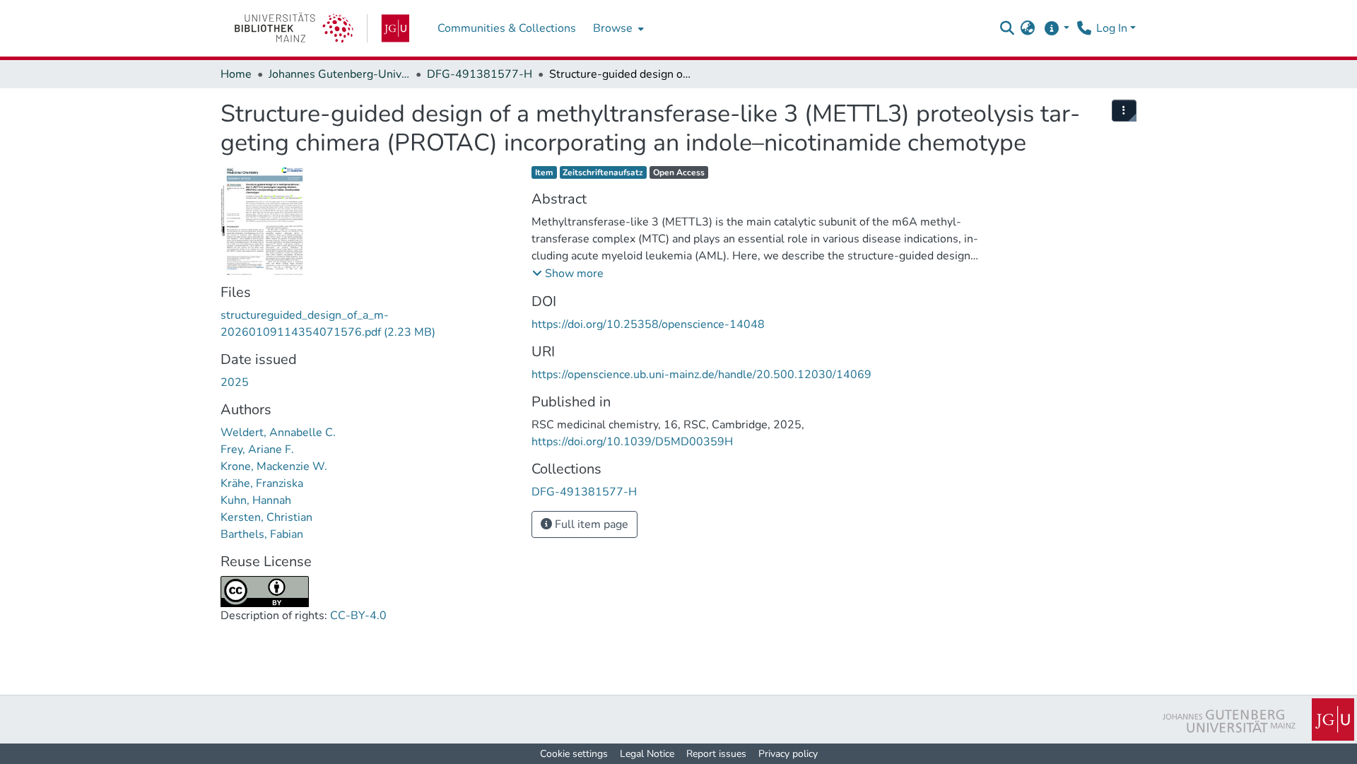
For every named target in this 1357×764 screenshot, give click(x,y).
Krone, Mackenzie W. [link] (274, 466)
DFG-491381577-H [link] (479, 74)
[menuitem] (617, 28)
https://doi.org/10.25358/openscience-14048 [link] (648, 324)
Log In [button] (1113, 28)
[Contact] (1084, 28)
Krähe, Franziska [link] (262, 483)
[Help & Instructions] (1056, 28)
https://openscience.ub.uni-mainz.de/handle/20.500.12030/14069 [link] (701, 374)
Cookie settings (574, 753)
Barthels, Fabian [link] (262, 534)
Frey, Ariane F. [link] (257, 449)
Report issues (716, 753)
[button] (1007, 28)
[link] (322, 28)
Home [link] (236, 74)
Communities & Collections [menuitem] (506, 28)
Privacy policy (788, 753)
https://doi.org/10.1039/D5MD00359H (632, 441)
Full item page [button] (590, 524)
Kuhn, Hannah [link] (256, 500)
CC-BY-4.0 (358, 615)
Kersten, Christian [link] (266, 517)
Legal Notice (647, 753)
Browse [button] (613, 28)
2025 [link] (235, 382)
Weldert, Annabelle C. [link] (278, 432)
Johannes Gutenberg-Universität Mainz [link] (339, 74)
